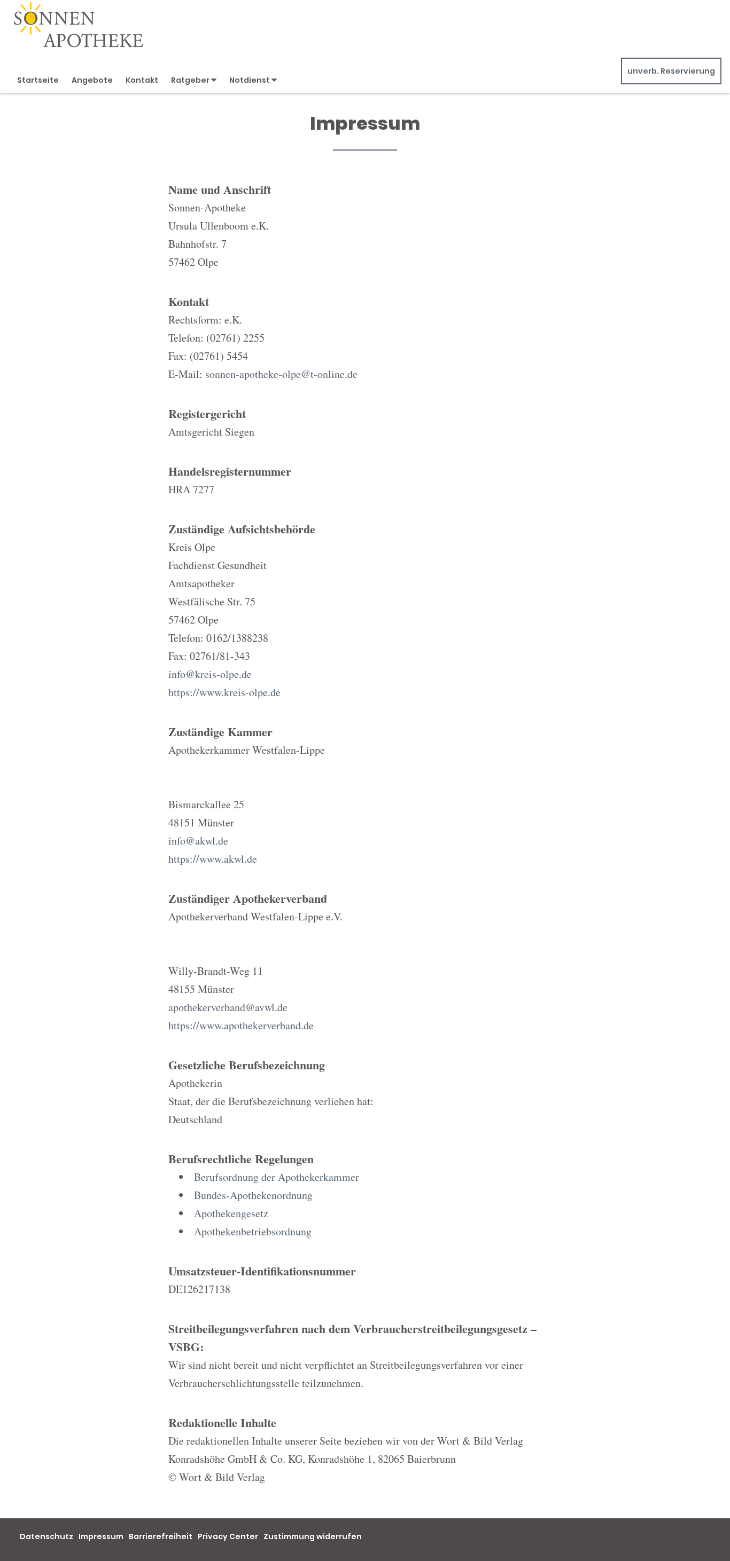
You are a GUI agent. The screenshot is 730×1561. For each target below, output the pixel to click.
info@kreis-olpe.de (210, 674)
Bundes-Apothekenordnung (253, 1195)
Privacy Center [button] (228, 1536)
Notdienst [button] (250, 80)
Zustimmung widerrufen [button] (312, 1536)
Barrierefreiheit (160, 1536)
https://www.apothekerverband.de (241, 1025)
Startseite (38, 80)
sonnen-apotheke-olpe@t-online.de (281, 374)
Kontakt (142, 80)
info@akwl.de (198, 840)
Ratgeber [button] (191, 80)
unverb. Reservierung (671, 71)
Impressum (101, 1536)
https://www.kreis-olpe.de (224, 692)
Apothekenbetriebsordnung (253, 1231)
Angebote (92, 80)
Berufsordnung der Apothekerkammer (276, 1177)
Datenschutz (46, 1536)
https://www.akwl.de (212, 859)
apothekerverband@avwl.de (228, 1007)
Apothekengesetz (231, 1213)
